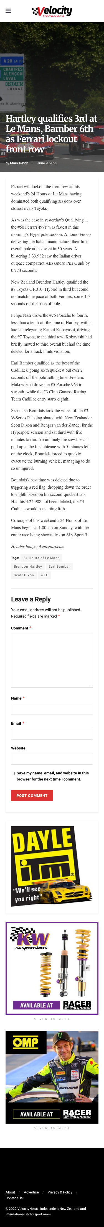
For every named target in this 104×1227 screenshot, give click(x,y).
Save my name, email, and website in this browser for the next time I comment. (53, 776)
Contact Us (14, 1198)
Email (18, 723)
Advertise (31, 1192)
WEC (44, 575)
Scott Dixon (24, 575)
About (10, 1192)
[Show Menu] (8, 11)
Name (18, 698)
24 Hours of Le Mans (41, 557)
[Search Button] (95, 11)
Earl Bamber (59, 566)
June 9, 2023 (47, 163)
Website (18, 748)
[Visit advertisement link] (52, 968)
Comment (21, 628)
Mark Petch (19, 163)
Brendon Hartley (28, 566)
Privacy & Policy (60, 1192)
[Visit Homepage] (52, 11)
